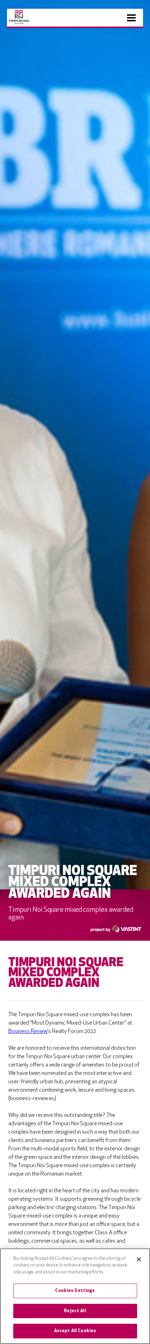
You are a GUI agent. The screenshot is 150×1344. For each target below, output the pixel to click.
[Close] (139, 1259)
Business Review (27, 1031)
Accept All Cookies (75, 1331)
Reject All (75, 1311)
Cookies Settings (75, 1290)
